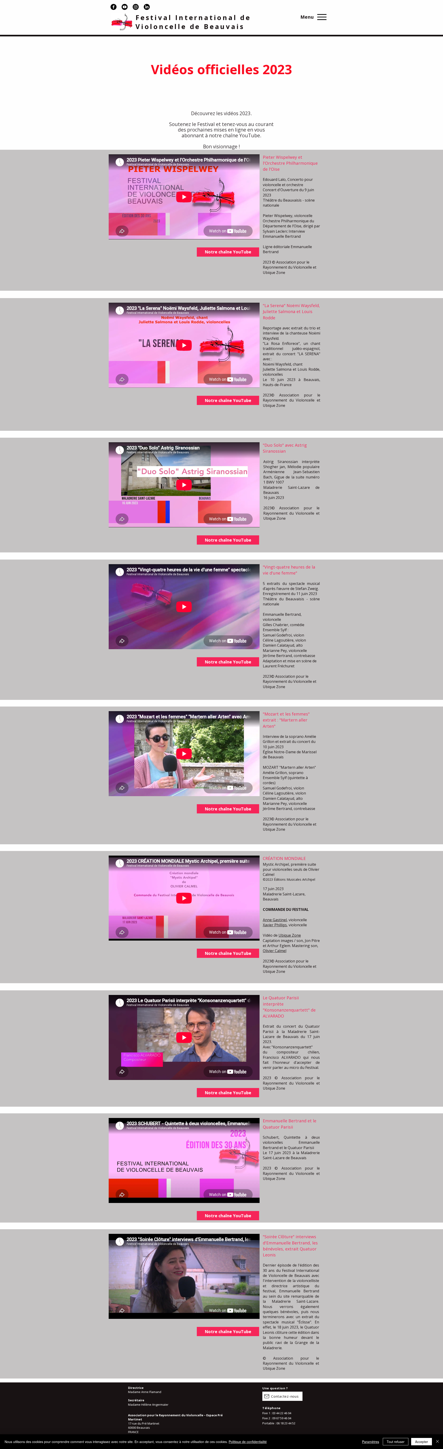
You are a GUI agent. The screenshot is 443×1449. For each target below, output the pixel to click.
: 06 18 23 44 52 (285, 1423)
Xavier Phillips (275, 924)
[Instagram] (136, 7)
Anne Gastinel (275, 919)
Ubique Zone (289, 935)
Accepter (421, 1441)
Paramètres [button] (370, 1441)
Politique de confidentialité (248, 1441)
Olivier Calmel (274, 950)
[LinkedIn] (147, 7)
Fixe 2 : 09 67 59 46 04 (276, 1418)
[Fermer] (437, 1441)
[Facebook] (114, 7)
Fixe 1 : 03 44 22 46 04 (276, 1413)
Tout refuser (395, 1441)
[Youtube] (125, 7)
